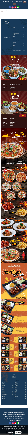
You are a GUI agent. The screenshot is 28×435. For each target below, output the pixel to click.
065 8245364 (15, 2)
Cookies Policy (8, 429)
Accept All (18, 432)
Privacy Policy (21, 428)
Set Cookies (10, 432)
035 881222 (8, 2)
